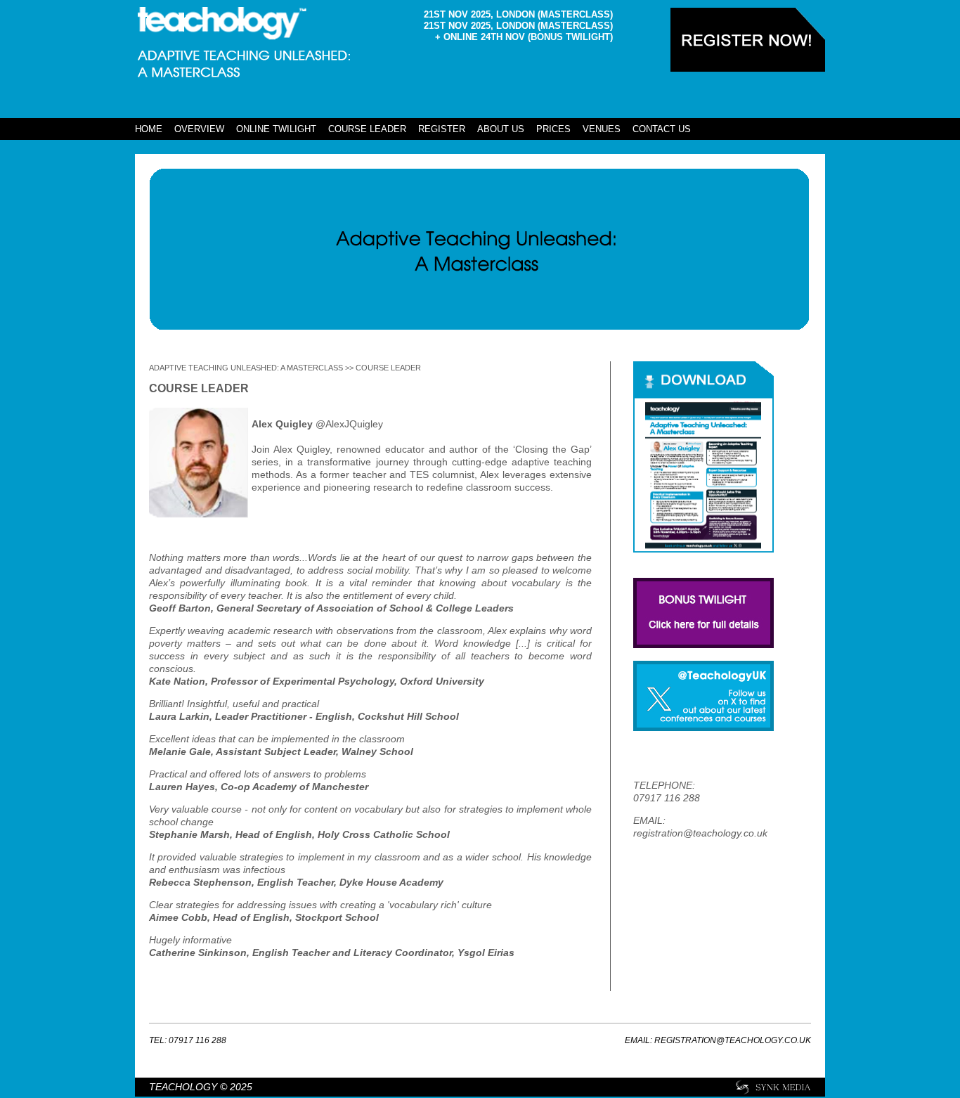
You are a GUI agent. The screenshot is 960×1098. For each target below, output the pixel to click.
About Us (500, 129)
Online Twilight (276, 129)
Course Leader (367, 129)
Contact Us (662, 129)
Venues (602, 129)
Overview (199, 129)
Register (441, 129)
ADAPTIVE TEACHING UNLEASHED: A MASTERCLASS (246, 367)
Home (148, 129)
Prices (553, 129)
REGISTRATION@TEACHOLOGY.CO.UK (732, 1040)
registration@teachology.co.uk (700, 833)
